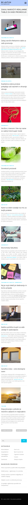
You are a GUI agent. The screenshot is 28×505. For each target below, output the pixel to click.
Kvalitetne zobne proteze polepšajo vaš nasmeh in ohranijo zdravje (14, 86)
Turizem (3, 406)
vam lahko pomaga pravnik (20, 296)
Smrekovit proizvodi (8, 168)
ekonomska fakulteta (11, 257)
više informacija (9, 179)
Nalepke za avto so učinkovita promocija (11, 480)
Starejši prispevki (7, 430)
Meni (25, 3)
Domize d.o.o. (4, 336)
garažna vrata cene (18, 379)
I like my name (15, 135)
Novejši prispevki (21, 430)
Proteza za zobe (8, 93)
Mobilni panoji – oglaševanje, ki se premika (12, 471)
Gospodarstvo (4, 452)
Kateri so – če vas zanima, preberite (15, 215)
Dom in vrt (4, 204)
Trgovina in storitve (7, 37)
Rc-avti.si (6, 2)
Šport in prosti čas (18, 452)
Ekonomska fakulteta (9, 248)
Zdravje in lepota (6, 81)
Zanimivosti (4, 125)
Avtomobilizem (5, 449)
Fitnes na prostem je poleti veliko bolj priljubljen (13, 467)
